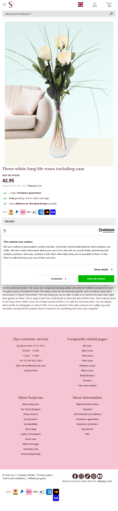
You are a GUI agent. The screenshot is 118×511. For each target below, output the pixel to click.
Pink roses (87, 360)
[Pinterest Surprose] (93, 475)
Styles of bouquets (31, 433)
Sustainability (30, 423)
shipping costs (104, 481)
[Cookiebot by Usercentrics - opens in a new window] (101, 230)
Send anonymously (31, 453)
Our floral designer (31, 409)
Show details (101, 269)
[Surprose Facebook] (75, 475)
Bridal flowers (87, 375)
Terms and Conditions (14, 478)
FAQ (87, 433)
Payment (87, 409)
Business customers (87, 423)
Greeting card (30, 448)
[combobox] (59, 14)
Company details (26, 474)
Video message (30, 443)
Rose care (30, 438)
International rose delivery (87, 414)
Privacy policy (44, 474)
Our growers (30, 419)
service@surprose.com (33, 365)
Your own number (87, 385)
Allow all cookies (96, 278)
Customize (56, 278)
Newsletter (87, 429)
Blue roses (87, 350)
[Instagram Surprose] (81, 475)
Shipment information (87, 404)
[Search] (111, 14)
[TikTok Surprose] (87, 475)
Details (9, 221)
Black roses (87, 370)
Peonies (87, 380)
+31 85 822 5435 (33, 360)
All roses (87, 345)
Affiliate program (37, 478)
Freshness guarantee (87, 419)
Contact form (31, 370)
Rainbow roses (87, 365)
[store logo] (11, 5)
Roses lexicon (30, 414)
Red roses (87, 355)
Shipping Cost (34, 185)
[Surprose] (100, 475)
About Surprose (30, 404)
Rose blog (30, 429)
